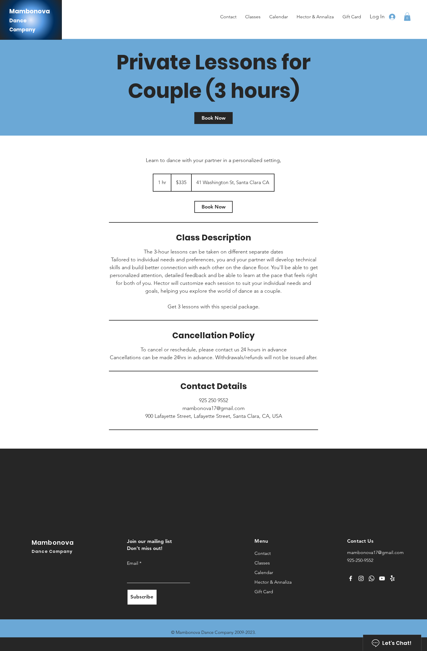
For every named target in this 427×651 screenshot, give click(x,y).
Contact (262, 553)
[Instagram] (361, 578)
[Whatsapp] (371, 578)
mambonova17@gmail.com (375, 552)
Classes (262, 563)
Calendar (263, 572)
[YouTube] (381, 578)
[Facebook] (350, 578)
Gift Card (263, 591)
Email (133, 563)
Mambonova (29, 11)
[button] (407, 16)
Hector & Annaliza (271, 582)
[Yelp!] (392, 578)
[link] (213, 118)
